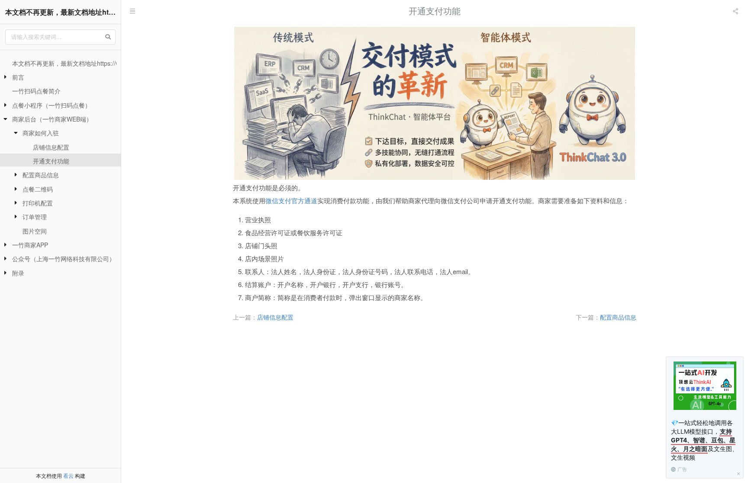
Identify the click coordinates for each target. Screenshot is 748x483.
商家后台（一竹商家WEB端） (52, 119)
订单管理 (35, 216)
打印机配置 (38, 202)
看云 (68, 475)
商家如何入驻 (41, 132)
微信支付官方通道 (291, 200)
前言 (18, 77)
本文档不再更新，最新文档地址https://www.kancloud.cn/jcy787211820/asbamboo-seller (63, 12)
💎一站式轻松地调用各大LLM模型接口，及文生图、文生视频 (704, 440)
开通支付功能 (51, 161)
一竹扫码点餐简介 (36, 90)
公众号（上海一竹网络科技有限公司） (63, 258)
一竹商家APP (30, 244)
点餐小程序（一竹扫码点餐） (51, 105)
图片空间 (35, 231)
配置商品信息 (41, 174)
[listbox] (736, 10)
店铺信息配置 (51, 147)
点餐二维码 (38, 189)
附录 (18, 273)
